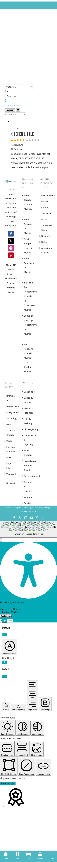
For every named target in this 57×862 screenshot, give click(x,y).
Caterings (28, 391)
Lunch (44, 207)
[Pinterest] (11, 255)
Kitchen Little (22, 134)
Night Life (9, 465)
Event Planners (28, 410)
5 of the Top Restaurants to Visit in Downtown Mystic (28, 296)
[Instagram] (11, 248)
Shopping (11, 418)
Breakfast (46, 235)
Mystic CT (33, 511)
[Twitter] (11, 241)
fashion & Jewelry (28, 486)
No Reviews (17, 144)
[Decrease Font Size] (4, 634)
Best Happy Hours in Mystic (28, 245)
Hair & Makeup (28, 421)
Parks (9, 440)
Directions (11, 278)
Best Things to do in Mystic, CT (28, 204)
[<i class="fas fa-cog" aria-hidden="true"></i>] (18, 109)
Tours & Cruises (10, 432)
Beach (9, 424)
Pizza (44, 219)
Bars (8, 457)
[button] (1, 540)
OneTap (17, 608)
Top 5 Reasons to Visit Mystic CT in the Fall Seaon (28, 358)
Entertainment (28, 475)
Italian (44, 241)
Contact (11, 283)
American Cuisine (46, 250)
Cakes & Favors (28, 400)
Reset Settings (7, 783)
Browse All (10, 398)
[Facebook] (11, 234)
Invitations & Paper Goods (28, 465)
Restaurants (46, 195)
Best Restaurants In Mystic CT (28, 267)
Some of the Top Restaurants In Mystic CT (28, 327)
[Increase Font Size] (4, 621)
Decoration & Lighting (28, 440)
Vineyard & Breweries (11, 478)
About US (11, 264)
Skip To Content (8, 778)
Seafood (46, 213)
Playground (11, 412)
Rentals (28, 503)
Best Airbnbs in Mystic (28, 226)
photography (28, 429)
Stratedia (25, 507)
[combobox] (28, 529)
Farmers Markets (11, 449)
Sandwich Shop (46, 227)
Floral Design (28, 452)
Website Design (12, 507)
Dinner (45, 201)
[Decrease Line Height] (4, 676)
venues (28, 496)
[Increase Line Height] (4, 662)
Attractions (11, 406)
